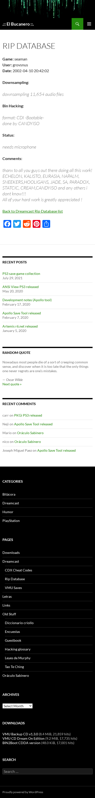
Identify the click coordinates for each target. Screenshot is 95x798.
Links (6, 605)
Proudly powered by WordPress (22, 792)
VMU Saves (13, 588)
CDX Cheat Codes (18, 570)
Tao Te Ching (14, 667)
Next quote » (11, 384)
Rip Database (15, 579)
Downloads (11, 552)
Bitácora (8, 494)
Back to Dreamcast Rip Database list (32, 211)
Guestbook (13, 640)
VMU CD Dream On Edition (23, 738)
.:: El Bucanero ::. (18, 24)
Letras (7, 596)
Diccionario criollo (19, 623)
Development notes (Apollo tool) (27, 300)
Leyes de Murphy (17, 658)
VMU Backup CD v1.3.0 (20, 734)
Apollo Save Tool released (21, 313)
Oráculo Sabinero (30, 433)
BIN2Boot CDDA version (21, 743)
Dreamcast (10, 503)
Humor (7, 512)
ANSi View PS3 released (20, 287)
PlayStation (11, 521)
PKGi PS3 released (28, 415)
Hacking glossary (17, 649)
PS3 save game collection (21, 273)
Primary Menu (89, 24)
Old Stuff (9, 614)
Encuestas (12, 631)
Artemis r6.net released (20, 326)
